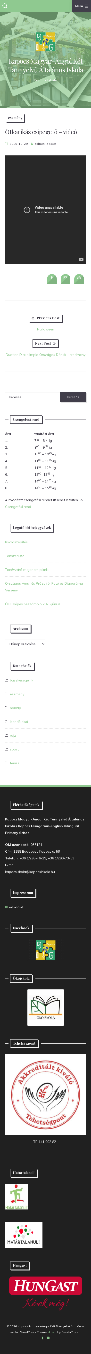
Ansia (52, 1332)
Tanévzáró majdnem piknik (27, 569)
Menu (79, 6)
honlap (15, 708)
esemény (15, 117)
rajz (13, 735)
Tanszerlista (15, 556)
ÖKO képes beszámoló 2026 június (32, 604)
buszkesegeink (21, 680)
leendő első (19, 721)
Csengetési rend (18, 507)
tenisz (14, 763)
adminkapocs (46, 143)
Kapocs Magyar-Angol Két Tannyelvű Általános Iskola (45, 65)
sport (14, 749)
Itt (6, 907)
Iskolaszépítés (16, 542)
